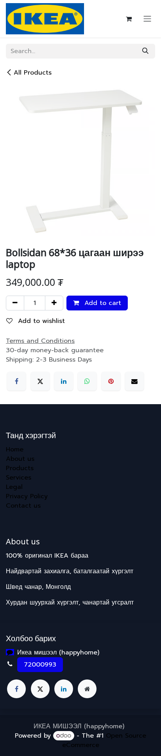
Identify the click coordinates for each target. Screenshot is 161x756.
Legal (14, 487)
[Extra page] (87, 688)
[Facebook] (16, 381)
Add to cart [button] (101, 303)
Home (14, 449)
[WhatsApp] (87, 381)
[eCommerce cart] (128, 19)
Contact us (23, 505)
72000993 (40, 664)
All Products (33, 72)
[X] (40, 381)
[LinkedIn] (63, 381)
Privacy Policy (27, 496)
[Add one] (54, 303)
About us (20, 459)
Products (20, 468)
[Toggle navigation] (147, 19)
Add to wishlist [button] (40, 321)
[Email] (134, 381)
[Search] (145, 51)
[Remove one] (15, 303)
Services (18, 477)
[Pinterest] (111, 381)
